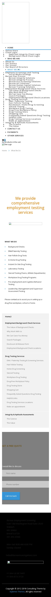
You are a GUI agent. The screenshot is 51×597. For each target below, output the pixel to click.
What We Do (13, 69)
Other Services (15, 135)
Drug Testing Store (18, 112)
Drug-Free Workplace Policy (23, 110)
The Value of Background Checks (25, 90)
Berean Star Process (15, 76)
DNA (10, 251)
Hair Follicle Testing (19, 103)
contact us (15, 299)
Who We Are (13, 58)
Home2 (8, 316)
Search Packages (17, 96)
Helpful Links (15, 117)
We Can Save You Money (21, 94)
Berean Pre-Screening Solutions (25, 81)
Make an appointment (19, 121)
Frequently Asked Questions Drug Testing (29, 115)
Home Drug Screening (16, 369)
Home (10, 47)
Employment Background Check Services (25, 88)
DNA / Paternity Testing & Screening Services (25, 360)
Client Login (11, 52)
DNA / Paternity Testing (20, 101)
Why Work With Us (18, 92)
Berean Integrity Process (21, 79)
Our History (11, 63)
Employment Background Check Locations (29, 97)
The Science (15, 124)
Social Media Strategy (20, 74)
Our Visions (11, 65)
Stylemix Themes (17, 591)
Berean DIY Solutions (19, 83)
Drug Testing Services (16, 99)
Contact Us (13, 128)
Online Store (11, 50)
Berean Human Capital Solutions (25, 85)
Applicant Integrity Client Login (24, 54)
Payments (12, 132)
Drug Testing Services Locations (25, 119)
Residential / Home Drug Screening (26, 104)
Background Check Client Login (24, 56)
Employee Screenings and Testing (22, 72)
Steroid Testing (16, 106)
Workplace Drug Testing (21, 108)
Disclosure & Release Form (18, 344)
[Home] (7, 144)
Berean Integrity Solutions (22, 78)
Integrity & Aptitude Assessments (21, 122)
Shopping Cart (16, 113)
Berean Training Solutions (22, 87)
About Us (9, 61)
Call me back (11, 496)
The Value (11, 423)
